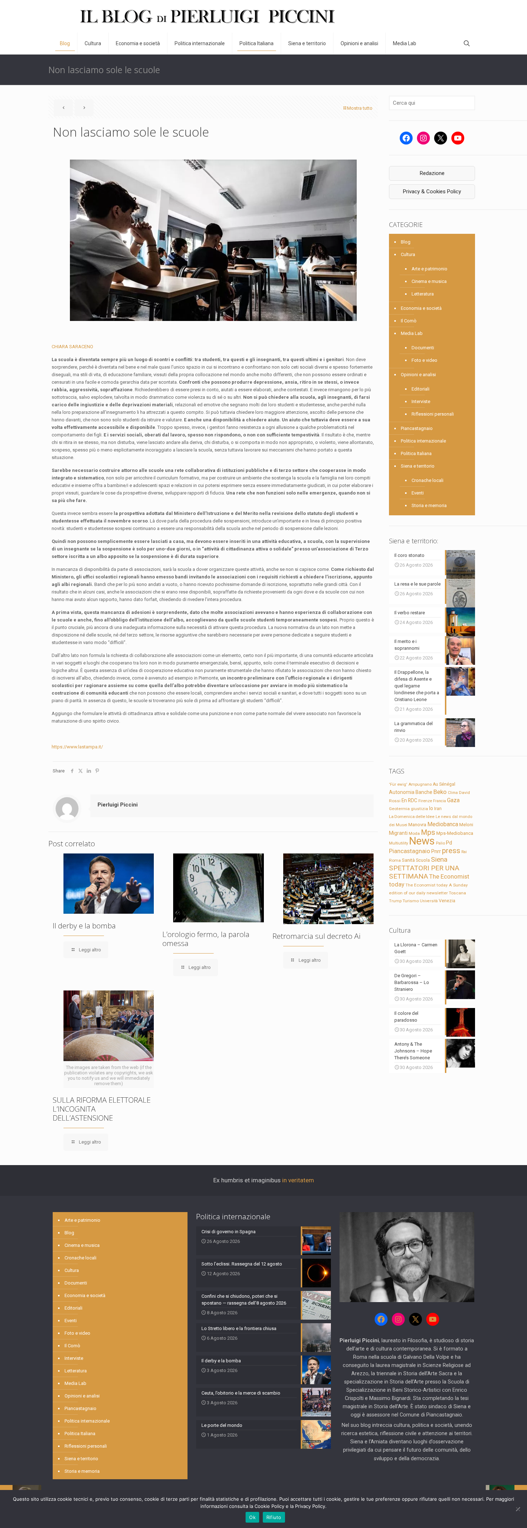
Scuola (423, 860)
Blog (405, 242)
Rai (464, 851)
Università (429, 901)
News (422, 841)
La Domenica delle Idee (412, 816)
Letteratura (423, 294)
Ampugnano (420, 784)
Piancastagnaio (417, 428)
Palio (440, 843)
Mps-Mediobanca (454, 833)
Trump (395, 900)
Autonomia (401, 792)
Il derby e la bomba (84, 926)
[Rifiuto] (518, 1509)
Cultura (408, 254)
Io (431, 808)
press (451, 850)
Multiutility (398, 843)
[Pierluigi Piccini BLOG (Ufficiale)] (207, 16)
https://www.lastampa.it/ (77, 746)
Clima (453, 792)
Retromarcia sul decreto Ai (316, 936)
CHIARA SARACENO (72, 346)
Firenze (425, 800)
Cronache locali (427, 480)
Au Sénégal (444, 784)
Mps (428, 832)
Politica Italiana (416, 453)
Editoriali (420, 389)
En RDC (409, 800)
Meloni (466, 824)
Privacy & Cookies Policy (432, 191)
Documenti (423, 347)
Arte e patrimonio (429, 268)
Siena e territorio (418, 466)
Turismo (411, 900)
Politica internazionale (423, 441)
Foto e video (424, 360)
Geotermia (399, 808)
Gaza (453, 800)
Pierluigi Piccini (118, 804)
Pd (449, 842)
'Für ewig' (398, 784)
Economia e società (421, 308)
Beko (440, 791)
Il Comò (409, 320)
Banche (424, 792)
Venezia (447, 900)
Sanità (408, 860)
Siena (439, 859)
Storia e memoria (429, 505)
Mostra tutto (359, 108)
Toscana (457, 892)
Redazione (432, 173)
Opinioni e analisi (418, 374)
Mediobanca (442, 824)
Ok (252, 1517)
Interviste (421, 401)
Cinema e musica (429, 281)
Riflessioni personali (433, 414)
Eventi (418, 493)
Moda (414, 833)
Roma (395, 860)
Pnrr (436, 851)
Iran (438, 808)
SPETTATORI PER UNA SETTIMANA (424, 872)
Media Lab (412, 333)
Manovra (417, 824)
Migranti (398, 833)
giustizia (419, 808)
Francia (439, 801)
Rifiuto (273, 1517)
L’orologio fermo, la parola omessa (206, 938)
